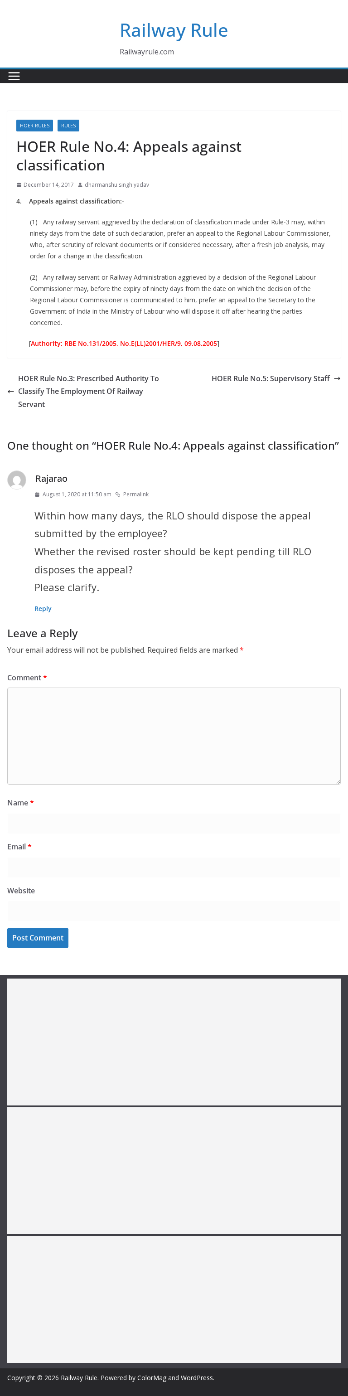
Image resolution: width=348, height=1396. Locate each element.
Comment (27, 678)
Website (21, 891)
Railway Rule (174, 29)
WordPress (197, 1377)
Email (19, 847)
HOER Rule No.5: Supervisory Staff (271, 378)
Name (20, 803)
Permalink (136, 494)
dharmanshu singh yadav (117, 185)
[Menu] (14, 76)
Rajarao (51, 478)
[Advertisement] (174, 1042)
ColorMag (151, 1377)
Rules (68, 125)
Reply (43, 608)
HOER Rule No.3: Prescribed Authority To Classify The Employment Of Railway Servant (88, 391)
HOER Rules (34, 125)
